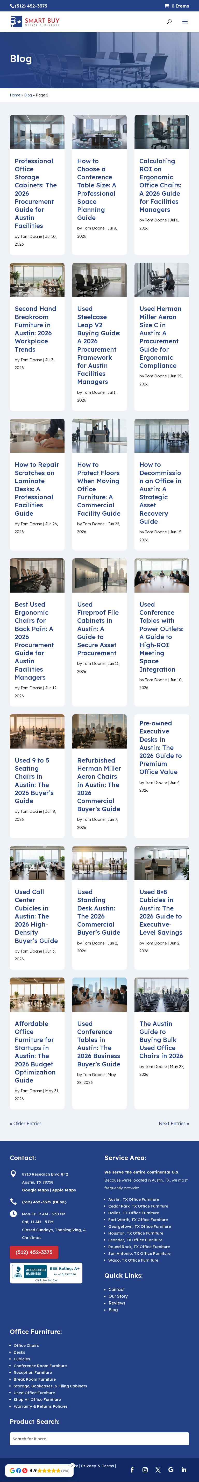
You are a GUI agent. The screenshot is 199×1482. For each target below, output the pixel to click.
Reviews (117, 1303)
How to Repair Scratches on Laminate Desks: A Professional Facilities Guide (37, 489)
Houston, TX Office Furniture (135, 1233)
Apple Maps (64, 1190)
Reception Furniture (33, 1372)
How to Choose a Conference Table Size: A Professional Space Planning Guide (96, 189)
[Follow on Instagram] (145, 1470)
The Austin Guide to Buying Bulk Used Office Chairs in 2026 (161, 1040)
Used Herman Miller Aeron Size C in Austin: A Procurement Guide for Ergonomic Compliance (160, 337)
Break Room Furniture (35, 1379)
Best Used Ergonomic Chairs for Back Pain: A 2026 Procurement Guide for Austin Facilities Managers (34, 640)
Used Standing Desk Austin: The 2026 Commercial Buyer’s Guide (98, 912)
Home (15, 95)
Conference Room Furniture (40, 1365)
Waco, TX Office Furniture (133, 1260)
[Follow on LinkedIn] (184, 1470)
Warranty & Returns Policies (41, 1406)
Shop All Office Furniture (37, 1399)
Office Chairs (26, 1345)
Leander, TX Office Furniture (135, 1239)
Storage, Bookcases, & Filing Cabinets (50, 1385)
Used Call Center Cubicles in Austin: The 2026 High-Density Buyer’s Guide (36, 916)
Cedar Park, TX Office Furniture (138, 1206)
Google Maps (35, 1190)
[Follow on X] (158, 1470)
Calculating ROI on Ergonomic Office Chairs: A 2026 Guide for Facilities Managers (160, 185)
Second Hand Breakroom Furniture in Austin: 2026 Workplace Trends (35, 329)
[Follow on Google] (171, 1470)
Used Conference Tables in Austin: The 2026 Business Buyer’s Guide (98, 1044)
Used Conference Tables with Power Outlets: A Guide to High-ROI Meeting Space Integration (161, 636)
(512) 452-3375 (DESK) (44, 1201)
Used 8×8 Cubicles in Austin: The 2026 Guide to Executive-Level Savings (160, 912)
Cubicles (22, 1358)
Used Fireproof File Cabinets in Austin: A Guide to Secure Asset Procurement (98, 628)
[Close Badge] (72, 1465)
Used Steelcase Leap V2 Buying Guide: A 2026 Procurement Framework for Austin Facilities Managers (98, 345)
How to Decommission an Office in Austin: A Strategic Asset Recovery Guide (160, 493)
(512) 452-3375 (34, 1252)
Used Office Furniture (34, 1392)
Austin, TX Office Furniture (133, 1199)
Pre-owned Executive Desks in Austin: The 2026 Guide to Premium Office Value (160, 747)
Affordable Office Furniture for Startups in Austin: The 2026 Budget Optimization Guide (35, 1052)
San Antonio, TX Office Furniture (139, 1253)
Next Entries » (174, 1123)
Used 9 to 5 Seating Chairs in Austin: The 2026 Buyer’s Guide (34, 780)
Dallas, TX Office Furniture (133, 1212)
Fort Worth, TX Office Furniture (138, 1219)
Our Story (118, 1296)
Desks (19, 1352)
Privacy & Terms (97, 1465)
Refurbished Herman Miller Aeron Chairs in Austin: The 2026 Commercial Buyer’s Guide (99, 784)
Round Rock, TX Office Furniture (139, 1246)
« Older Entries (25, 1123)
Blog (28, 95)
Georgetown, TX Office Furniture (139, 1226)
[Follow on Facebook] (132, 1470)
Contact (117, 1289)
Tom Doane (31, 236)
